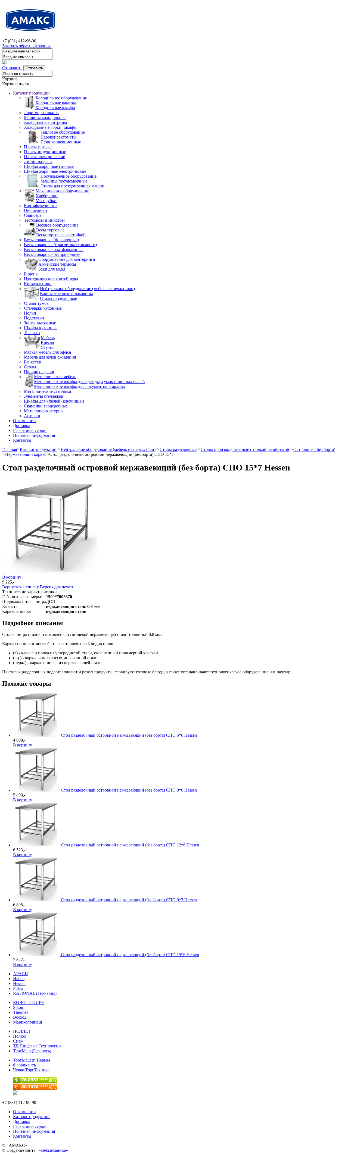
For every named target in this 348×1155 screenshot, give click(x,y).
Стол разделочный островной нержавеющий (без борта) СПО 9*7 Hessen (129, 899)
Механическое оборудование (62, 191)
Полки (30, 313)
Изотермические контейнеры (51, 279)
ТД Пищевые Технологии (37, 1046)
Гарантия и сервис (30, 430)
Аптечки (32, 415)
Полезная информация (34, 435)
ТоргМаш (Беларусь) (32, 1051)
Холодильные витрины (45, 122)
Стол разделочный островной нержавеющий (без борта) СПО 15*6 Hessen (130, 954)
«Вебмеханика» (53, 1150)
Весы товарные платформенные (53, 249)
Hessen (19, 983)
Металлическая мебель (55, 376)
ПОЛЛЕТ (22, 1031)
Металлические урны (44, 411)
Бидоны (31, 274)
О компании (24, 420)
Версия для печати (57, 587)
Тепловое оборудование (63, 132)
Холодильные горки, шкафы (50, 127)
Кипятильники (38, 283)
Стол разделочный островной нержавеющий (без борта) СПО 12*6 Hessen (130, 845)
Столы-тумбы (36, 303)
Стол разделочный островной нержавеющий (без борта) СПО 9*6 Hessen (129, 790)
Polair (18, 988)
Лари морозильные (41, 112)
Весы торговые (50, 230)
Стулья (47, 347)
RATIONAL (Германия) (35, 993)
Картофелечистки (40, 205)
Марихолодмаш (27, 1022)
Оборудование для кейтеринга (66, 259)
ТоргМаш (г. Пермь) (31, 1060)
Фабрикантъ (24, 1065)
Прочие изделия (39, 371)
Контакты (22, 440)
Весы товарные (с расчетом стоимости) (60, 244)
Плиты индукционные (45, 151)
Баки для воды (51, 269)
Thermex (21, 1012)
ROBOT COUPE (28, 1002)
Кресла (47, 342)
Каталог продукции (31, 93)
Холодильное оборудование (61, 98)
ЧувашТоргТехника (31, 1070)
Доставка (21, 425)
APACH (20, 973)
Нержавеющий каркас (25, 454)
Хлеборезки (47, 195)
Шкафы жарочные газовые (49, 166)
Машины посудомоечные (64, 181)
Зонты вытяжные (40, 323)
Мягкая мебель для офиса (47, 352)
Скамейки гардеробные (46, 406)
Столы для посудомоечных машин (72, 186)
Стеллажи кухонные (43, 308)
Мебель (48, 337)
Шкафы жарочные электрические (55, 171)
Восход (19, 1017)
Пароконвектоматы (58, 137)
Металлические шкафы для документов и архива (79, 386)
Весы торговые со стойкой (61, 235)
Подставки (34, 318)
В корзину (11, 577)
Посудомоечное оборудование (69, 176)
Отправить (12, 67)
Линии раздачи (38, 161)
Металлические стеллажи (47, 391)
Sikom (18, 1007)
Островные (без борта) (314, 449)
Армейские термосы (57, 264)
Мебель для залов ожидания (50, 357)
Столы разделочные (58, 298)
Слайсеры (33, 215)
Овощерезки (35, 210)
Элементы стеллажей (43, 396)
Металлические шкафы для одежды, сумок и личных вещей (89, 381)
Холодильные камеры (55, 103)
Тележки (32, 332)
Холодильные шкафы (55, 107)
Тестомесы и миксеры (44, 220)
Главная (9, 449)
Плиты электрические (44, 156)
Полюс (19, 1036)
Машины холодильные (45, 117)
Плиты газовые (38, 147)
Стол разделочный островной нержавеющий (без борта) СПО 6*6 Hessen (129, 735)
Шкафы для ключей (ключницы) (54, 401)
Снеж (18, 1041)
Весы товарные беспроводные (52, 254)
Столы (30, 367)
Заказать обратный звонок (26, 45)
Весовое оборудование (57, 225)
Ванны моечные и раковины (66, 293)
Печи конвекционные (61, 142)
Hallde (18, 978)
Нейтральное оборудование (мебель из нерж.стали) (87, 288)
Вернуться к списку (20, 587)
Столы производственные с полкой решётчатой (245, 449)
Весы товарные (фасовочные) (51, 239)
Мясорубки (46, 200)
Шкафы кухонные (40, 327)
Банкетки (32, 362)
